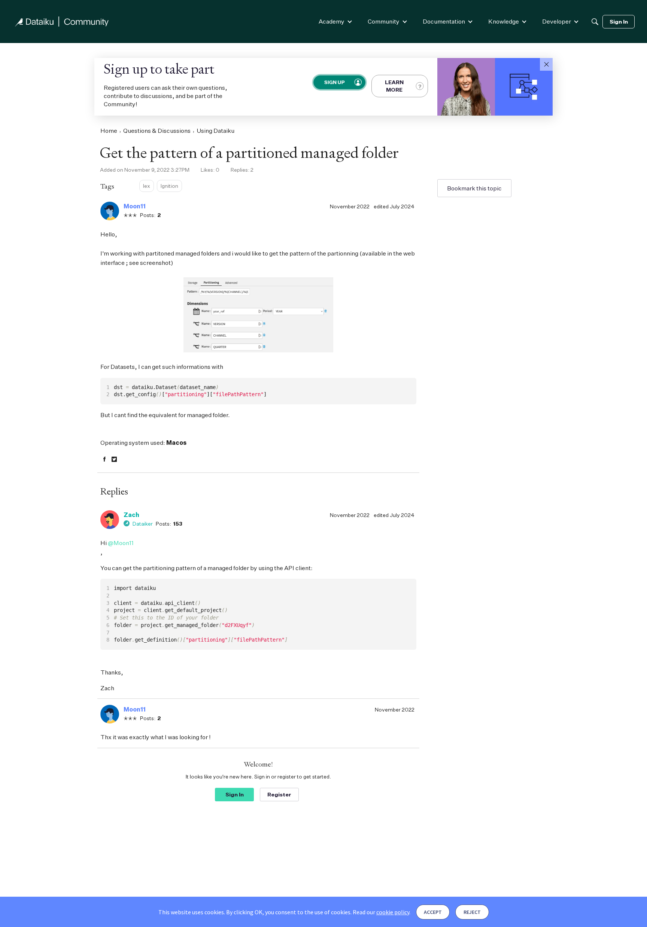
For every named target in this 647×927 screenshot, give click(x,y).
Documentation (444, 21)
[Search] (595, 21)
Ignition (169, 186)
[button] (546, 64)
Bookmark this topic (474, 188)
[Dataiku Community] (62, 21)
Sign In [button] (234, 794)
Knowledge (503, 21)
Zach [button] (131, 514)
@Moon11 (121, 543)
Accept (433, 912)
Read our (381, 912)
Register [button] (279, 794)
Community (384, 21)
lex (146, 186)
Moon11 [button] (135, 206)
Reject (472, 912)
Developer (556, 21)
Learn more (394, 86)
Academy (331, 21)
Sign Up (334, 82)
